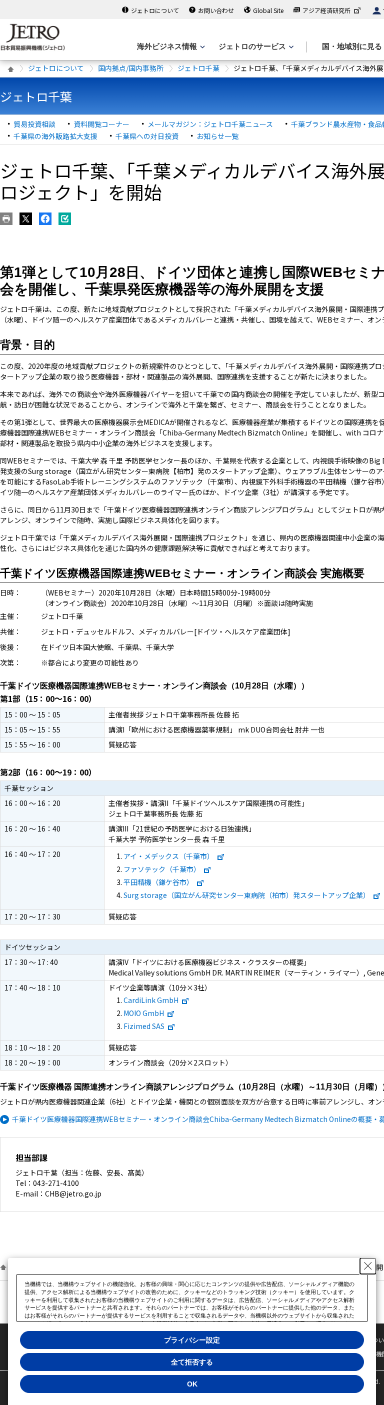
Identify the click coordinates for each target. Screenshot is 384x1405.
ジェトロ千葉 (199, 68)
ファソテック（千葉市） (162, 869)
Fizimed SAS (144, 1026)
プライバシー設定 (192, 1340)
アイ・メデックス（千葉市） (169, 856)
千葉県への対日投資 (147, 136)
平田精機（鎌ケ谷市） (159, 882)
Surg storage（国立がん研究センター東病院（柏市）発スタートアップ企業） (247, 895)
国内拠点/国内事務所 (131, 68)
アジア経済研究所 (326, 10)
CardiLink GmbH (151, 1000)
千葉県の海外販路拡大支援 (56, 136)
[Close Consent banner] (368, 1266)
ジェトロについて (155, 10)
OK (192, 1384)
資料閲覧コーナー (102, 124)
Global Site (268, 10)
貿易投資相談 (35, 124)
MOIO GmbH (144, 1013)
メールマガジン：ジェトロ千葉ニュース (210, 124)
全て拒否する (192, 1362)
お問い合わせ (216, 10)
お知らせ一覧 (217, 136)
